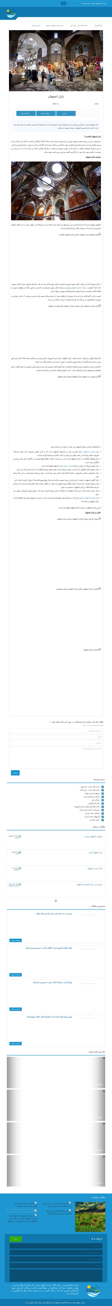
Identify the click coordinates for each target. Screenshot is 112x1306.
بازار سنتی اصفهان (94, 868)
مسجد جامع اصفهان (78, 288)
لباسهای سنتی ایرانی (92, 816)
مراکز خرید (96, 800)
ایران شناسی (95, 820)
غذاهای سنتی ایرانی (92, 813)
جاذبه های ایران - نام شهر (90, 787)
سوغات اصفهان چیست (93, 836)
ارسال (15, 773)
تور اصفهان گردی (95, 852)
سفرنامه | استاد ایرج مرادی (89, 810)
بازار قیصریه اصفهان (91, 452)
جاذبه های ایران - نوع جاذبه (90, 790)
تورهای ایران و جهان (92, 793)
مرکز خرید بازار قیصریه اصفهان (89, 884)
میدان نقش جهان (65, 466)
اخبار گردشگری (94, 803)
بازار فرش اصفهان (92, 498)
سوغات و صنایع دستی (92, 797)
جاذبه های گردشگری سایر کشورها (87, 807)
